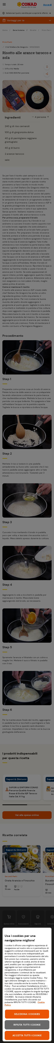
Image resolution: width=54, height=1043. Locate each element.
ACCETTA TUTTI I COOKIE (27, 1035)
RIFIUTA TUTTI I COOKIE (27, 1024)
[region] (27, 984)
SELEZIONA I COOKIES (27, 1014)
